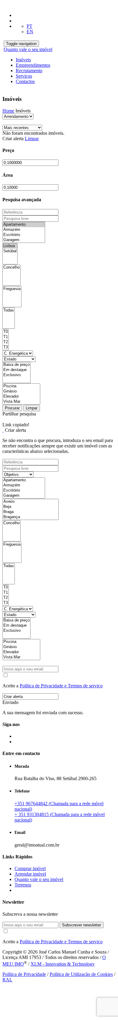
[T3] (5, 347)
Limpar (32, 138)
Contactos (25, 81)
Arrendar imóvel (30, 873)
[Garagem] (24, 240)
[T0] (5, 331)
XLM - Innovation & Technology (63, 964)
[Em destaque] (16, 370)
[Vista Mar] (21, 401)
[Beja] (30, 506)
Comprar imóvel (30, 868)
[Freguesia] (12, 289)
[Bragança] (30, 517)
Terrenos (23, 884)
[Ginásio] (21, 391)
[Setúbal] (10, 251)
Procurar (12, 408)
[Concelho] (11, 267)
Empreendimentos (33, 65)
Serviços (24, 76)
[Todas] (9, 310)
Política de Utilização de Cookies (81, 974)
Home (8, 110)
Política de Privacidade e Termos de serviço (61, 685)
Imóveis (23, 59)
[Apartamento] (24, 224)
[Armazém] (24, 229)
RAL (7, 979)
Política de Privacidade (24, 974)
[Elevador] (21, 396)
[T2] (5, 342)
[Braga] (30, 512)
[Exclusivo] (16, 375)
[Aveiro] (30, 501)
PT (29, 26)
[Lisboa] (10, 246)
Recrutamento (29, 70)
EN (30, 31)
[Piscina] (21, 386)
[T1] (5, 337)
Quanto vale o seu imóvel (28, 49)
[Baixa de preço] (16, 364)
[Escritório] (24, 234)
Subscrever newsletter (81, 925)
